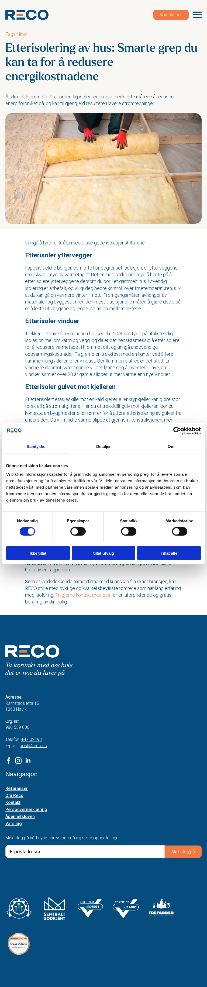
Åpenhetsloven (20, 817)
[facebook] (8, 760)
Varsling (13, 824)
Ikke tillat (38, 553)
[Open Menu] (197, 15)
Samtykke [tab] (36, 446)
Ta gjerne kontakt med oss (82, 595)
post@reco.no (33, 745)
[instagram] (18, 760)
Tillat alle (169, 553)
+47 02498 (31, 739)
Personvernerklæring (26, 809)
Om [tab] (171, 446)
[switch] (78, 531)
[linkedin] (28, 760)
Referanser (16, 788)
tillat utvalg (103, 553)
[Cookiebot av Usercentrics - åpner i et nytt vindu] (177, 431)
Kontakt (12, 802)
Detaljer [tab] (103, 446)
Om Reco (14, 795)
